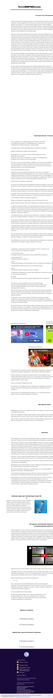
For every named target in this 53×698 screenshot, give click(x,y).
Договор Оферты (21, 675)
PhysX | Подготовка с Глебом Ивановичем (24, 669)
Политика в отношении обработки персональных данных (26, 678)
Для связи (21, 672)
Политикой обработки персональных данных (22, 696)
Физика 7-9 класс (23, 662)
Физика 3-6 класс (23, 665)
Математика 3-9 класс (25, 667)
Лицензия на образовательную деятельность (25, 683)
